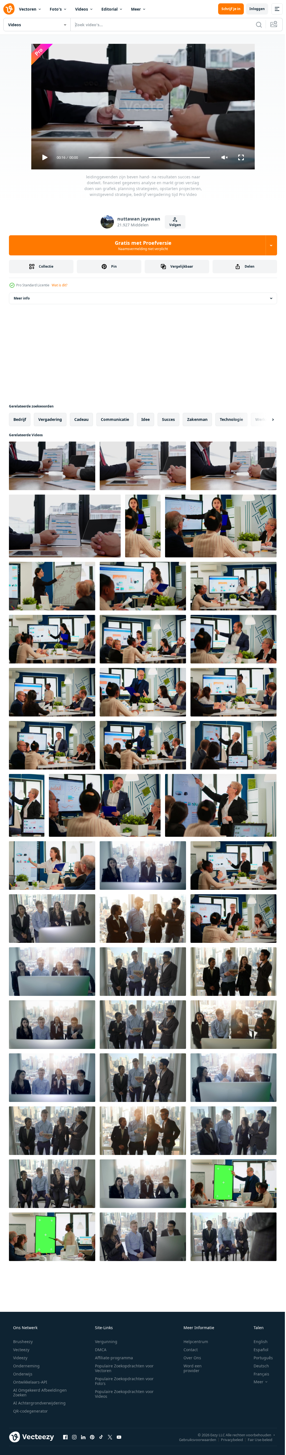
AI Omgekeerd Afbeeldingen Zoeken (33, 1392)
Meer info (22, 298)
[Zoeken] (254, 24)
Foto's (56, 9)
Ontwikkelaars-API (30, 1382)
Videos (81, 9)
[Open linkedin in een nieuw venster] (83, 1437)
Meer (136, 9)
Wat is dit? (59, 285)
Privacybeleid (228, 1439)
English (257, 1341)
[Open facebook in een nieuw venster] (65, 1437)
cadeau (81, 419)
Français (258, 1374)
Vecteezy (21, 1349)
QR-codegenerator (30, 1411)
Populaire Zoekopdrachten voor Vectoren (122, 1368)
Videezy (20, 1357)
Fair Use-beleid (256, 1439)
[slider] (147, 157)
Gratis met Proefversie (141, 245)
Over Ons (188, 1357)
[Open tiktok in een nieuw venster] (101, 1437)
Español (257, 1349)
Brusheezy (22, 1341)
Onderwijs (22, 1374)
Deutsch (257, 1365)
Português (259, 1357)
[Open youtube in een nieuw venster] (119, 1437)
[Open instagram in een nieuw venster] (74, 1437)
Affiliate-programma (112, 1357)
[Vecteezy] (9, 9)
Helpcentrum (192, 1341)
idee (145, 419)
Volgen (173, 224)
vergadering (50, 419)
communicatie (115, 419)
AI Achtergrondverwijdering (39, 1403)
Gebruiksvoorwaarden (193, 1439)
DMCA (98, 1349)
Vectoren (27, 9)
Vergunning (104, 1341)
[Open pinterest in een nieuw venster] (92, 1437)
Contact (187, 1349)
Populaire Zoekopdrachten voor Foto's (122, 1381)
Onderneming (26, 1365)
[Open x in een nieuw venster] (110, 1437)
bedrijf (19, 419)
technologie (231, 419)
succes (168, 419)
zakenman (197, 419)
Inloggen (253, 8)
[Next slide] (264, 419)
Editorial (109, 9)
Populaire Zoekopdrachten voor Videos (122, 1394)
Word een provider (189, 1368)
